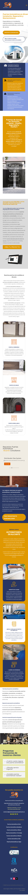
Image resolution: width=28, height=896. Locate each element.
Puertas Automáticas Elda (14, 838)
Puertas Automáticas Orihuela (14, 835)
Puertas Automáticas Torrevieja (14, 833)
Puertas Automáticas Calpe (14, 842)
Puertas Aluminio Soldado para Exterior (14, 170)
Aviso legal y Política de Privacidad (11, 888)
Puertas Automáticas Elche (14, 824)
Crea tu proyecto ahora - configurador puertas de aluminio (13, 39)
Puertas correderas (14, 347)
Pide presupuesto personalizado (10, 517)
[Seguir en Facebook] (11, 879)
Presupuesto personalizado (11, 32)
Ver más (7, 463)
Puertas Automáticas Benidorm (14, 827)
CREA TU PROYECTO (12, 247)
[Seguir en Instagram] (14, 879)
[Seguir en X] (17, 879)
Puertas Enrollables (14, 423)
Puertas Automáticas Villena (14, 830)
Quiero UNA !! (14, 186)
